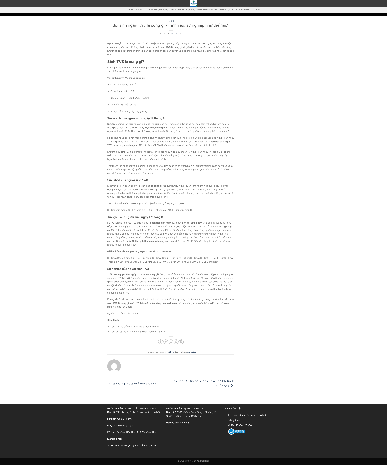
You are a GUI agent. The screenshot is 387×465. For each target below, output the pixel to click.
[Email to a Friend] (171, 341)
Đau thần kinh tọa (207, 10)
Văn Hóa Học (128, 432)
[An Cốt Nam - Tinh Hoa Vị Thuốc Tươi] (193, 3)
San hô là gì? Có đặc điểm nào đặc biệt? (134, 383)
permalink (191, 352)
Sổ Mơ (110, 445)
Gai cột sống (226, 10)
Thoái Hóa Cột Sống (157, 10)
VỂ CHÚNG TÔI (242, 10)
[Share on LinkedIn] (181, 341)
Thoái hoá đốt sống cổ (182, 10)
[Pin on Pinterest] (176, 341)
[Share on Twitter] (165, 341)
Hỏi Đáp (170, 21)
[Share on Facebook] (160, 341)
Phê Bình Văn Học (146, 432)
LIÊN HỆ (257, 10)
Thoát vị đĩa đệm (135, 10)
